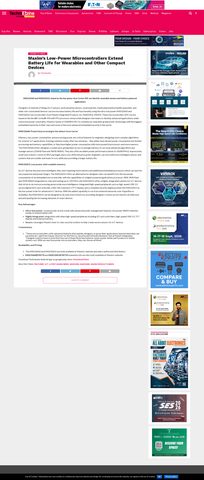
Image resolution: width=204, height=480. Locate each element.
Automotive (87, 13)
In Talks (136, 31)
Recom (92, 31)
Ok (159, 477)
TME (50, 31)
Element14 (39, 31)
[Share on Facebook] (50, 270)
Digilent (81, 31)
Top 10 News (46, 13)
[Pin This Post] (90, 270)
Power (128, 13)
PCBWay (103, 31)
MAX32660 (85, 264)
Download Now (81, 259)
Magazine (166, 13)
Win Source (61, 31)
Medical (154, 13)
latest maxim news (59, 264)
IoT (46, 264)
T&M (98, 13)
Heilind (27, 31)
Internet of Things (113, 13)
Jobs (171, 31)
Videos (162, 31)
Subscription (149, 31)
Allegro (125, 31)
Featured (39, 264)
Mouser (16, 31)
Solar (144, 13)
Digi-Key (6, 31)
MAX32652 (74, 264)
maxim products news (102, 264)
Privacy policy (171, 477)
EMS (137, 13)
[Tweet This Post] (70, 270)
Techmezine (46, 73)
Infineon (114, 31)
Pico (72, 31)
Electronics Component (67, 13)
